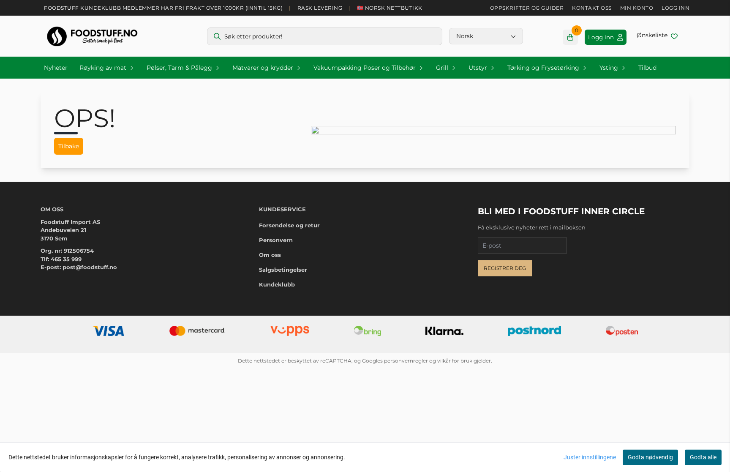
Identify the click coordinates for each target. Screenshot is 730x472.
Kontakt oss (592, 8)
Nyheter (56, 67)
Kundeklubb (277, 284)
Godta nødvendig (650, 457)
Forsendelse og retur (289, 225)
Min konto (637, 8)
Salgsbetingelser (283, 269)
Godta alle (703, 457)
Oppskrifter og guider (527, 8)
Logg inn (675, 8)
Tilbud (647, 67)
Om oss (270, 254)
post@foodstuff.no (90, 267)
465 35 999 (66, 259)
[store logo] (92, 36)
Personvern (276, 240)
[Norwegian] (486, 36)
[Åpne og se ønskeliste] (657, 36)
